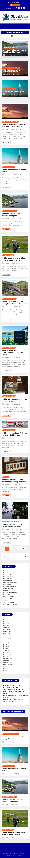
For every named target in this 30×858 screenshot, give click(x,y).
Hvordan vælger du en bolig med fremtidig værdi (13, 214)
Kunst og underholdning (10, 592)
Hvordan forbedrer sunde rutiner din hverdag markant (14, 480)
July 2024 (5, 668)
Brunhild (8, 55)
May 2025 (6, 649)
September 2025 (7, 641)
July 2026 (5, 621)
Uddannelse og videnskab (10, 604)
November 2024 (7, 660)
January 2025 (6, 657)
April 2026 (6, 627)
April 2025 (6, 651)
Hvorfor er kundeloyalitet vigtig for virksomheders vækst (14, 50)
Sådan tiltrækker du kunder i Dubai (13, 91)
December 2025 (7, 635)
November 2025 (7, 637)
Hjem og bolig (7, 584)
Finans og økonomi (8, 580)
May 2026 (6, 625)
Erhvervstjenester (8, 578)
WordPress (23, 853)
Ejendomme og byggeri (9, 573)
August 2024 (6, 666)
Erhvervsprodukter (8, 577)
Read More (6, 142)
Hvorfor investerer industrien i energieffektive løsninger (12, 70)
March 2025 (6, 653)
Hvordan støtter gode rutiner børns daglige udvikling (14, 525)
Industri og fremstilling (9, 586)
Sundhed (5, 600)
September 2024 (7, 664)
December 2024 (7, 658)
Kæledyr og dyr (7, 590)
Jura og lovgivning (8, 588)
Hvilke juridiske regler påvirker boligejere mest (14, 400)
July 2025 (5, 645)
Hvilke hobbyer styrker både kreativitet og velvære (13, 259)
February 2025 (7, 655)
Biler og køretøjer (8, 571)
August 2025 (6, 643)
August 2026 (6, 619)
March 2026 (6, 629)
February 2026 (7, 631)
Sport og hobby (7, 598)
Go (25, 556)
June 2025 (6, 647)
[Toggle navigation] (15, 26)
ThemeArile (19, 855)
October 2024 (7, 662)
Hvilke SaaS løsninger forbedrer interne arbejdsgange (15, 434)
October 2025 (7, 639)
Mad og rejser (7, 594)
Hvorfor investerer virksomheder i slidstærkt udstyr (12, 352)
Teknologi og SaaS (8, 602)
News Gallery (10, 855)
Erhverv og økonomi (8, 575)
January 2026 (6, 633)
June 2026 (6, 623)
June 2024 (6, 670)
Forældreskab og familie (10, 582)
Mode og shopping (8, 596)
